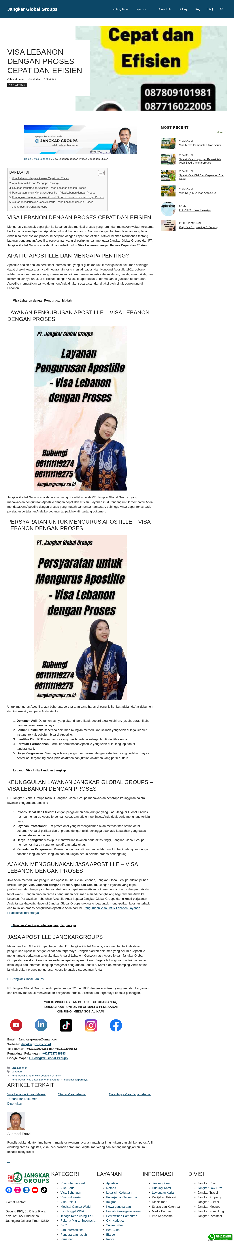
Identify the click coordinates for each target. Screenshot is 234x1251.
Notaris (111, 1188)
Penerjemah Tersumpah (122, 1197)
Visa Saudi (68, 1188)
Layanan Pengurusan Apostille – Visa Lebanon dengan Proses (49, 187)
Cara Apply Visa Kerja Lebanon (130, 1094)
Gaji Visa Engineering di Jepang (198, 227)
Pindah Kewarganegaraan (123, 1211)
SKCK (65, 1225)
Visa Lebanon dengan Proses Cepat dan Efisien (40, 178)
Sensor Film (114, 1225)
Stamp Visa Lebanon (72, 1094)
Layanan (141, 9)
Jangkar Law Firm (210, 1188)
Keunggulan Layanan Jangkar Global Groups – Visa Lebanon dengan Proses (58, 197)
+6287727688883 (54, 1053)
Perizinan (67, 1239)
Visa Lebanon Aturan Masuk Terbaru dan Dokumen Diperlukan (26, 1099)
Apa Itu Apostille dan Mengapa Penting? (35, 183)
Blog (197, 9)
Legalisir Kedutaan (118, 1192)
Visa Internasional (73, 1183)
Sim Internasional (72, 1230)
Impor (110, 1239)
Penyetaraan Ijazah (74, 1234)
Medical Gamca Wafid (75, 1206)
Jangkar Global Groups (32, 9)
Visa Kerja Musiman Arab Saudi (198, 192)
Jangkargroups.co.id (36, 1044)
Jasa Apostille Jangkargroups (29, 206)
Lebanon (17, 1071)
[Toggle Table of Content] (99, 173)
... (8, 1161)
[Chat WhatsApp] (220, 1237)
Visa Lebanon (17, 85)
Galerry (183, 9)
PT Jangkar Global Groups (25, 979)
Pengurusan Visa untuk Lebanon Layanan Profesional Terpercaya (50, 1079)
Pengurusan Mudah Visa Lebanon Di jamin (36, 1075)
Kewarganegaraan (118, 1206)
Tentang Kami (120, 9)
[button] (222, 9)
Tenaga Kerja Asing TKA (77, 1216)
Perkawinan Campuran (121, 1216)
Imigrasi (111, 1202)
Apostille (112, 1183)
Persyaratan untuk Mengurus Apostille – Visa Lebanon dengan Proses (53, 192)
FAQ (210, 9)
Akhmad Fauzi (15, 78)
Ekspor (111, 1234)
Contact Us (164, 9)
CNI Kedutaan (115, 1220)
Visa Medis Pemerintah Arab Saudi (200, 145)
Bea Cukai (113, 1230)
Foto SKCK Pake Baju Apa (195, 210)
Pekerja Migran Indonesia (78, 1220)
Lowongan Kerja (163, 1192)
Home (27, 158)
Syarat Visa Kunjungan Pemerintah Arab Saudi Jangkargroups (200, 161)
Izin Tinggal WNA (72, 1211)
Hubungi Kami (161, 1188)
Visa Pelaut (68, 1202)
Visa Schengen (71, 1192)
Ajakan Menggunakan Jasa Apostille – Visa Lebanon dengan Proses (52, 201)
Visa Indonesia (71, 1197)
